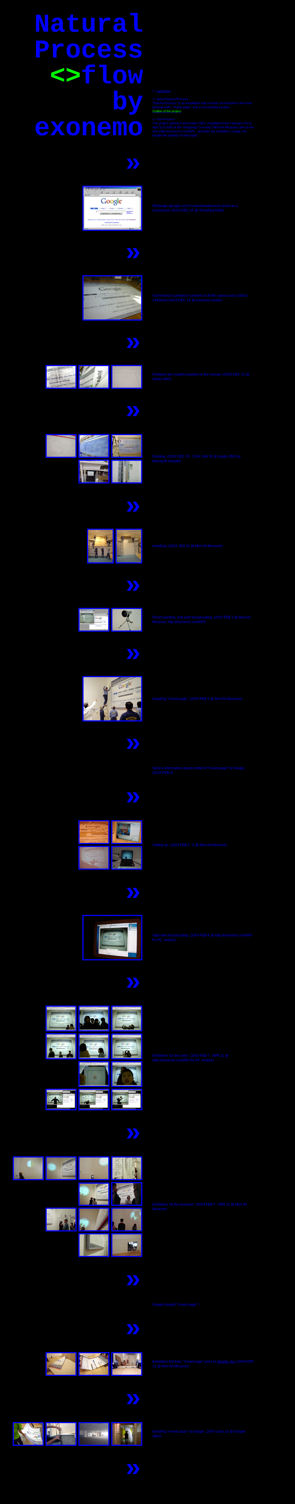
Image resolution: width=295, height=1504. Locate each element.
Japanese (164, 91)
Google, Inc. (226, 1362)
